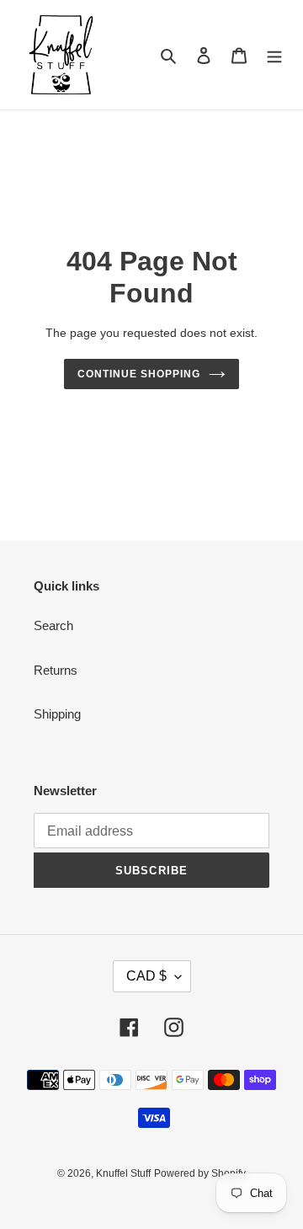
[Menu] (274, 55)
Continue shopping (138, 374)
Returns (55, 670)
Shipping (57, 714)
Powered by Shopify (200, 1173)
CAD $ (146, 976)
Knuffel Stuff (123, 1173)
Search (53, 625)
